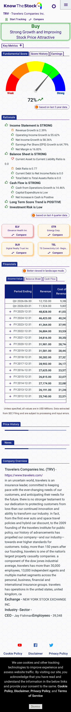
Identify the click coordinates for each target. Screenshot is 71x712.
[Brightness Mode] (54, 6)
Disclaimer (35, 653)
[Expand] (10, 311)
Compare (39, 19)
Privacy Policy (58, 653)
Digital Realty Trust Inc (17, 248)
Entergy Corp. (53, 230)
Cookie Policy (13, 653)
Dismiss (35, 706)
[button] (65, 5)
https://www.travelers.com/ (24, 475)
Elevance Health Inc (17, 230)
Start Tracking (18, 19)
